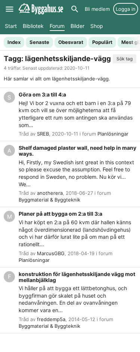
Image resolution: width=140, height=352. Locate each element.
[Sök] (74, 9)
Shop (96, 26)
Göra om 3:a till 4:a (42, 94)
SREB (43, 134)
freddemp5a (51, 319)
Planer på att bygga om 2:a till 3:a (60, 213)
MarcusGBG (51, 253)
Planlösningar (112, 134)
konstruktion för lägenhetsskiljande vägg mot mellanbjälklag (77, 277)
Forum (57, 26)
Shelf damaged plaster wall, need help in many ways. (77, 151)
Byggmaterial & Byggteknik (49, 200)
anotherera (50, 193)
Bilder (77, 26)
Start (11, 26)
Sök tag (124, 58)
